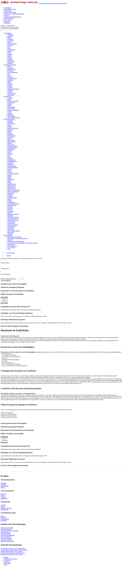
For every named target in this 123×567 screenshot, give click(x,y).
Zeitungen (10, 63)
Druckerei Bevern (5, 532)
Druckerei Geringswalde (7, 541)
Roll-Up (9, 199)
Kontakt (6, 557)
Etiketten (9, 151)
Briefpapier (10, 39)
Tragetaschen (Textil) (12, 220)
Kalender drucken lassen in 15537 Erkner (12, 554)
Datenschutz (7, 23)
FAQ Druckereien (9, 18)
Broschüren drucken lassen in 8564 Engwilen (13, 553)
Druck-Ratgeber (8, 235)
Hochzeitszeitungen (12, 167)
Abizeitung (10, 34)
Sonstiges (9, 92)
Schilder (9, 111)
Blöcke (9, 37)
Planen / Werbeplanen (13, 110)
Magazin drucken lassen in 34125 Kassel (11, 551)
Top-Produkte (7, 7)
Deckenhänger (11, 102)
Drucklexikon (11, 244)
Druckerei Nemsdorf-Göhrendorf (9, 530)
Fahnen (9, 105)
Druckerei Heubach (6, 536)
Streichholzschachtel (12, 214)
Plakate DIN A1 (11, 185)
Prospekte (10, 58)
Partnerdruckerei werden (10, 559)
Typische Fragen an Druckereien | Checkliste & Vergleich (22, 243)
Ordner (9, 181)
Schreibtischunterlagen (13, 89)
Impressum (7, 21)
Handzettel (10, 163)
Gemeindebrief (11, 49)
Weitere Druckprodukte (10, 12)
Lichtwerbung (11, 108)
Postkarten (10, 194)
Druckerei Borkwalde (6, 539)
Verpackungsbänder (12, 225)
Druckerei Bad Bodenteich (8, 535)
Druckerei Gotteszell (6, 538)
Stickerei (9, 113)
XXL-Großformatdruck (13, 117)
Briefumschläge (11, 69)
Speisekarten (10, 211)
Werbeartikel (10, 229)
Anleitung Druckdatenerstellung (12, 17)
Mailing (9, 83)
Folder (9, 48)
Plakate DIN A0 (11, 184)
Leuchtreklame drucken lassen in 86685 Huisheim (14, 550)
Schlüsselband (11, 202)
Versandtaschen (11, 93)
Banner (9, 99)
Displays (9, 104)
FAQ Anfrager (8, 20)
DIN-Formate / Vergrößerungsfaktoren (14, 14)
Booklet (9, 132)
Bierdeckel (10, 129)
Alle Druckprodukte (9, 119)
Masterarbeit (10, 179)
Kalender (9, 51)
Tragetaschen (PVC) (12, 218)
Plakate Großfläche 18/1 (13, 190)
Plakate (9, 57)
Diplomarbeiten (11, 141)
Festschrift (10, 45)
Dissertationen (11, 145)
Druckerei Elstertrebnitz (7, 527)
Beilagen (9, 126)
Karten (9, 52)
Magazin (9, 175)
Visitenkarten (10, 61)
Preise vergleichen (5, 280)
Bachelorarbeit (11, 123)
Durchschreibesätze (12, 72)
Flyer (8, 46)
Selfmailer (10, 90)
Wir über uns (7, 560)
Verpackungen (11, 116)
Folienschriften (11, 107)
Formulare (10, 77)
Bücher (9, 42)
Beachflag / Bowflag (12, 101)
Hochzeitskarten (11, 166)
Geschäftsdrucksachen (10, 9)
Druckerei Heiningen (6, 529)
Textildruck (10, 60)
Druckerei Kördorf (6, 533)
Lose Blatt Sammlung (13, 173)
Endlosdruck (10, 149)
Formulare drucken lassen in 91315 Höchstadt (13, 548)
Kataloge (9, 54)
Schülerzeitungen (11, 205)
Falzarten (6, 15)
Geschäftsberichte (12, 78)
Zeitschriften (10, 232)
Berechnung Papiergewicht (14, 237)
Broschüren (10, 40)
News (8, 249)
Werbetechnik (7, 10)
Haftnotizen (10, 80)
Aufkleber (10, 36)
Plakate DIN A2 (11, 187)
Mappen (9, 55)
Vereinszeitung (11, 221)
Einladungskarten (12, 43)
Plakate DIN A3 (11, 188)
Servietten (10, 208)
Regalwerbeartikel (12, 197)
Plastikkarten (10, 193)
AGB (5, 565)
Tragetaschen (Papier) (13, 217)
